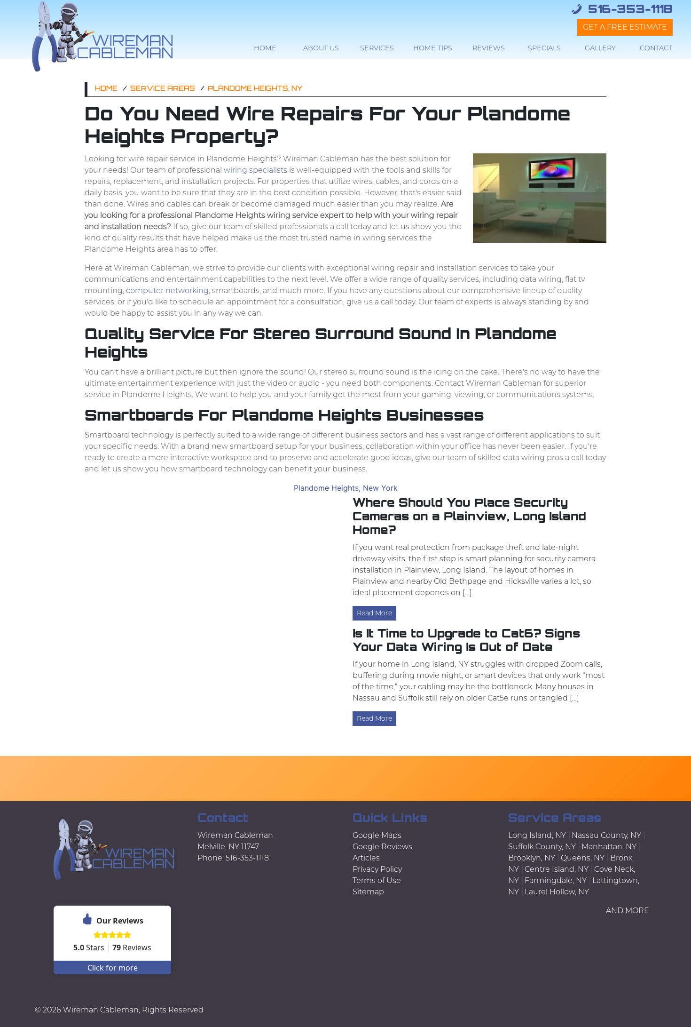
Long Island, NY (537, 835)
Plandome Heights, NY (255, 89)
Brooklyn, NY (531, 857)
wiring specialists (255, 170)
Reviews (488, 48)
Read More (374, 613)
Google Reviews (382, 846)
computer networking (167, 290)
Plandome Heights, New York (346, 488)
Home (265, 48)
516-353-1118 (628, 10)
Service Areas (162, 89)
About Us (321, 48)
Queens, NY (583, 857)
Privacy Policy (377, 869)
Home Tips (432, 48)
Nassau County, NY (606, 835)
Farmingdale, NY (556, 880)
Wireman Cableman (101, 1009)
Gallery (600, 48)
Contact (656, 48)
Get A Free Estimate (625, 27)
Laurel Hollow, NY (557, 891)
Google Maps (377, 835)
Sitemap (368, 891)
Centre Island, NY (557, 869)
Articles (366, 857)
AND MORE (627, 910)
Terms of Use (377, 880)
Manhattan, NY (608, 846)
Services (377, 48)
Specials (544, 48)
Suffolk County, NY (542, 846)
